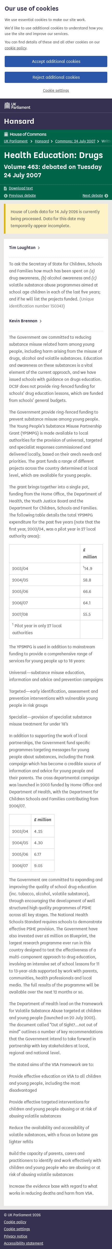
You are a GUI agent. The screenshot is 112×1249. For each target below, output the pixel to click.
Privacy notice (15, 1236)
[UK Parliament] (17, 105)
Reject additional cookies (56, 77)
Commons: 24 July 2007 (75, 141)
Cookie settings (56, 90)
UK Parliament (16, 141)
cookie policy (15, 48)
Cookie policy (15, 1222)
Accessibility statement (23, 1243)
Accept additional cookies (56, 61)
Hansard (19, 121)
